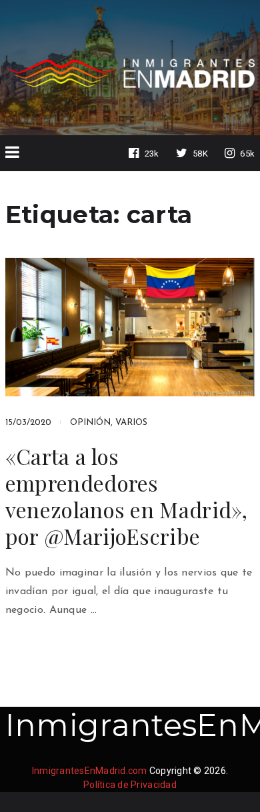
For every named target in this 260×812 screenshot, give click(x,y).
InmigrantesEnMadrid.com (89, 770)
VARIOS (131, 422)
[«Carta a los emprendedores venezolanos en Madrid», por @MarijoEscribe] (130, 327)
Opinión (90, 422)
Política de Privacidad (130, 784)
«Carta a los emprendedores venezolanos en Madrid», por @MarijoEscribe (126, 496)
